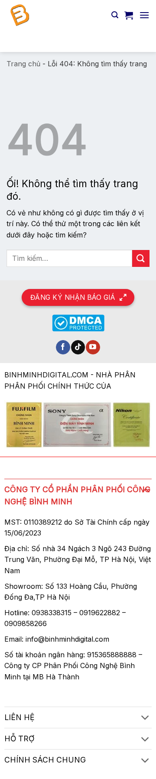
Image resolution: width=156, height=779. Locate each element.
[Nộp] (139, 40)
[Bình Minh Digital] (55, 15)
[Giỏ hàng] (128, 15)
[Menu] (144, 15)
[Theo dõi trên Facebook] (63, 347)
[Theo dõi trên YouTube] (93, 347)
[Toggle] (145, 489)
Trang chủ (23, 63)
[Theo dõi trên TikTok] (78, 347)
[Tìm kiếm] (114, 14)
